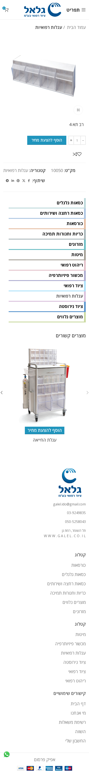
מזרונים (76, 244)
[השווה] (75, 154)
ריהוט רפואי (72, 265)
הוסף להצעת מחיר (47, 140)
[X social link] (24, 180)
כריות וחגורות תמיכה (62, 234)
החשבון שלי (75, 741)
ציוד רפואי (73, 286)
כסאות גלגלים (70, 203)
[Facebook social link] (29, 180)
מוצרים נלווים (70, 317)
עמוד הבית (76, 27)
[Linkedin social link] (12, 180)
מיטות (77, 254)
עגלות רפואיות (48, 27)
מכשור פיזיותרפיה (66, 275)
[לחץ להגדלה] (78, 110)
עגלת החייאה (44, 440)
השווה (80, 731)
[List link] (44, 504)
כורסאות (75, 223)
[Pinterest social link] (18, 180)
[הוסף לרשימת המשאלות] (79, 154)
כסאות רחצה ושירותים (61, 213)
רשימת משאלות (72, 722)
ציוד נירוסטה (71, 306)
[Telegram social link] (7, 180)
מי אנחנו (78, 713)
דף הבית (78, 704)
